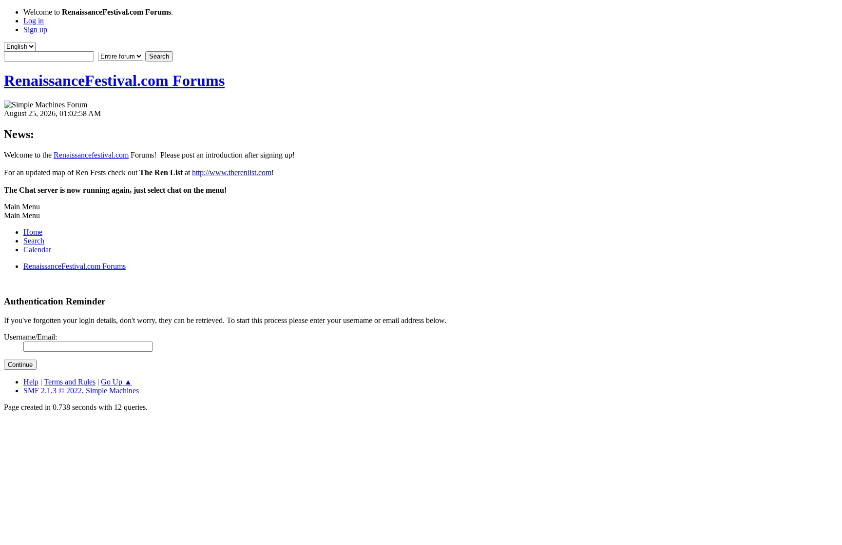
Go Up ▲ (116, 382)
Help (30, 382)
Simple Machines (112, 390)
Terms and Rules (70, 382)
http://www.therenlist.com (231, 172)
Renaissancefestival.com (91, 155)
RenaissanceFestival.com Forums (114, 80)
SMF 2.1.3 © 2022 (52, 390)
